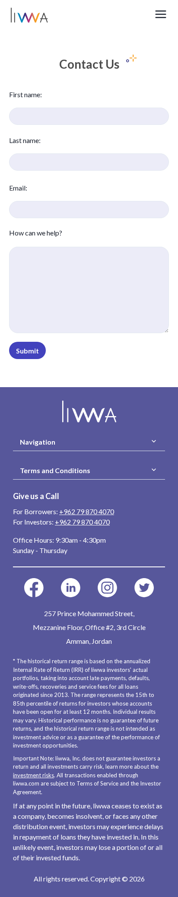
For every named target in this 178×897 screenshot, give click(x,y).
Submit (27, 351)
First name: (25, 94)
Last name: (25, 140)
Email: (18, 188)
